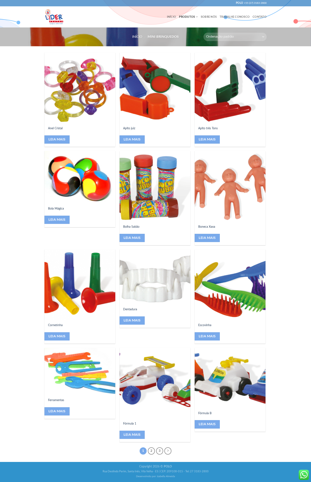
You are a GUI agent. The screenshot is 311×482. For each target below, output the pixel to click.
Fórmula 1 (129, 423)
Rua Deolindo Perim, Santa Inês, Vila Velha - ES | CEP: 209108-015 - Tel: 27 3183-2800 (156, 471)
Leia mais (56, 139)
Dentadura (130, 309)
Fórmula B (205, 413)
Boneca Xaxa (206, 226)
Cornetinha (55, 325)
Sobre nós (209, 17)
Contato (260, 17)
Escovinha (204, 325)
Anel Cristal (55, 128)
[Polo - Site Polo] (54, 17)
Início (171, 17)
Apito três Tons (208, 128)
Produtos (187, 17)
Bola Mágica (56, 208)
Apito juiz (129, 128)
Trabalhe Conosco (235, 17)
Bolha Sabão (131, 226)
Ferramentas (56, 400)
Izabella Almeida (166, 476)
